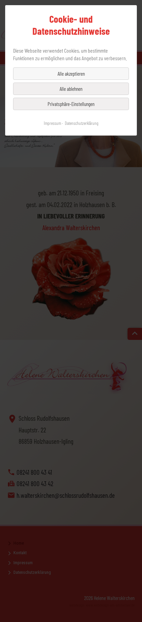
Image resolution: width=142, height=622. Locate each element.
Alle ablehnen (71, 89)
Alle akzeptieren (71, 74)
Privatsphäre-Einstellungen (71, 104)
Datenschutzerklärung (81, 123)
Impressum (52, 123)
